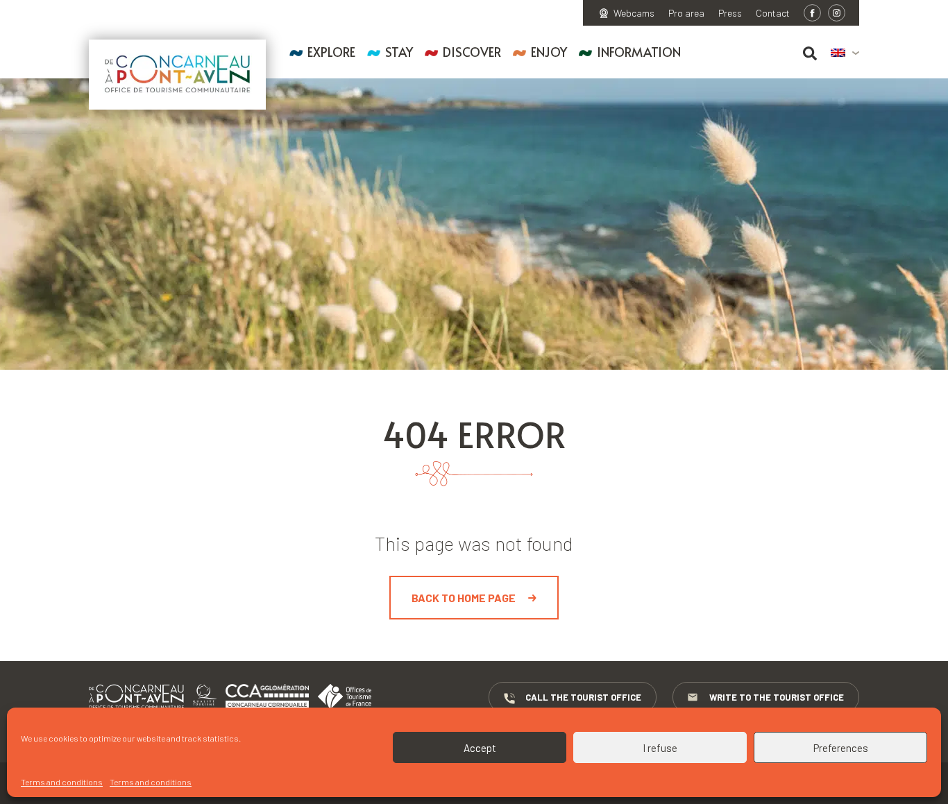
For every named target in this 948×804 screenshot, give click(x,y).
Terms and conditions (62, 782)
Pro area (686, 13)
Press (730, 13)
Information (639, 51)
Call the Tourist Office (583, 697)
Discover (472, 51)
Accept (480, 748)
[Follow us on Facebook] (812, 13)
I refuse (660, 748)
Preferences (840, 748)
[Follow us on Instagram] (836, 13)
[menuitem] (845, 53)
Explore (331, 51)
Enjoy (549, 51)
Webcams (633, 13)
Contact (773, 13)
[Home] (177, 75)
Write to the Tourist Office (776, 697)
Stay (399, 51)
